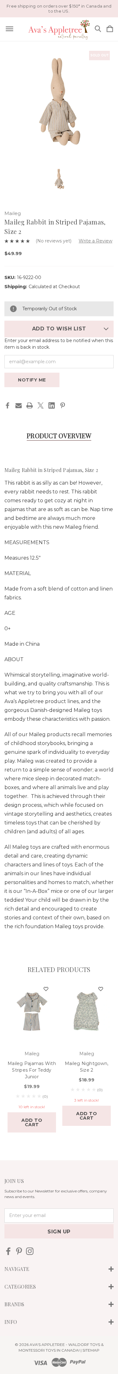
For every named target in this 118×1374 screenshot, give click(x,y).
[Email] (18, 405)
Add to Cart (31, 1122)
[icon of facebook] (8, 1251)
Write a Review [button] (95, 241)
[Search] (97, 29)
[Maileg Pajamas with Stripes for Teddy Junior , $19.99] (32, 1012)
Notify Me (32, 380)
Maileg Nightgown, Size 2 (86, 1067)
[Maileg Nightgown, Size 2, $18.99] (86, 1012)
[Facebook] (7, 405)
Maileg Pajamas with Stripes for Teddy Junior (32, 1070)
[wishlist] (45, 989)
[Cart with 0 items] (109, 29)
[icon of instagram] (30, 1251)
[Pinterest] (62, 405)
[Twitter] (40, 405)
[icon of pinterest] (19, 1251)
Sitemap (90, 1350)
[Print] (29, 405)
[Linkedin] (51, 405)
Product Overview (59, 435)
